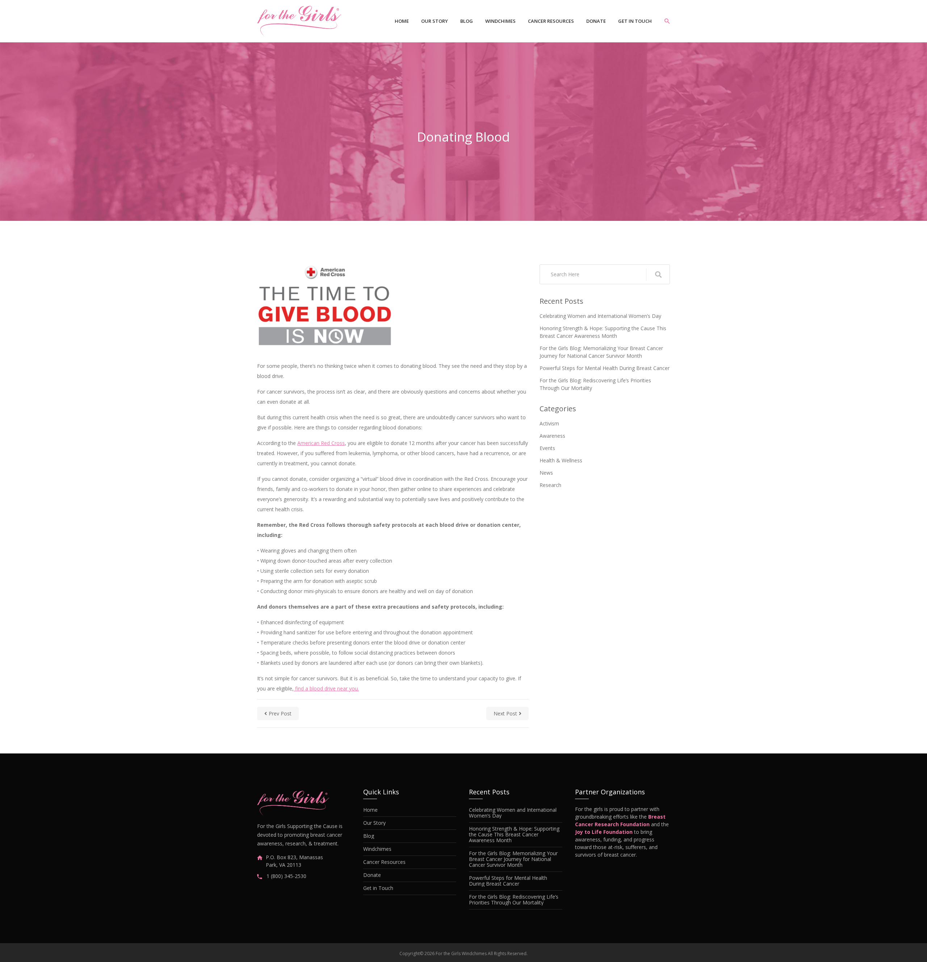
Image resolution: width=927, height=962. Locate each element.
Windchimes (500, 21)
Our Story (434, 21)
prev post (280, 713)
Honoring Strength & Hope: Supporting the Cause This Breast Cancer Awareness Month (603, 332)
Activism (549, 423)
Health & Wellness (561, 460)
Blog (466, 21)
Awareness (552, 435)
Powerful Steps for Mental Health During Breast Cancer (605, 368)
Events (547, 448)
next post (505, 713)
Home (402, 21)
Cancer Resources (551, 21)
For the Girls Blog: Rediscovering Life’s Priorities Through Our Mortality (595, 384)
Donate (596, 21)
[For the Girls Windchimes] (299, 21)
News (546, 472)
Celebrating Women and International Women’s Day (600, 315)
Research (550, 485)
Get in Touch (635, 21)
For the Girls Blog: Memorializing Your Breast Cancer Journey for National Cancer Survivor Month (601, 352)
